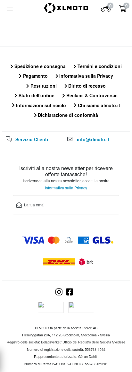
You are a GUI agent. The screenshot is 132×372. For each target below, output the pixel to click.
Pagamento (35, 76)
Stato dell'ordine (35, 95)
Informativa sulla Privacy (85, 76)
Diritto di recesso (86, 85)
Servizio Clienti (31, 139)
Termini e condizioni (99, 66)
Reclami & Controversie (91, 95)
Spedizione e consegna (39, 66)
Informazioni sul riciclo (40, 105)
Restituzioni (43, 85)
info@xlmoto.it (93, 139)
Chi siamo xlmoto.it (98, 105)
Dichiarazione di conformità (67, 115)
